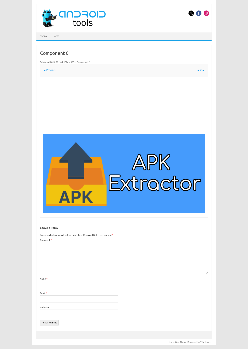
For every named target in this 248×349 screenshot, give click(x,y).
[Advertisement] (124, 105)
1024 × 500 (69, 62)
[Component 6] (124, 173)
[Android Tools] (73, 26)
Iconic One (174, 342)
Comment (46, 240)
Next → (200, 70)
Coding (44, 36)
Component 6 (83, 62)
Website (44, 307)
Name (44, 279)
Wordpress (205, 342)
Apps (56, 36)
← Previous (50, 70)
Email (43, 293)
